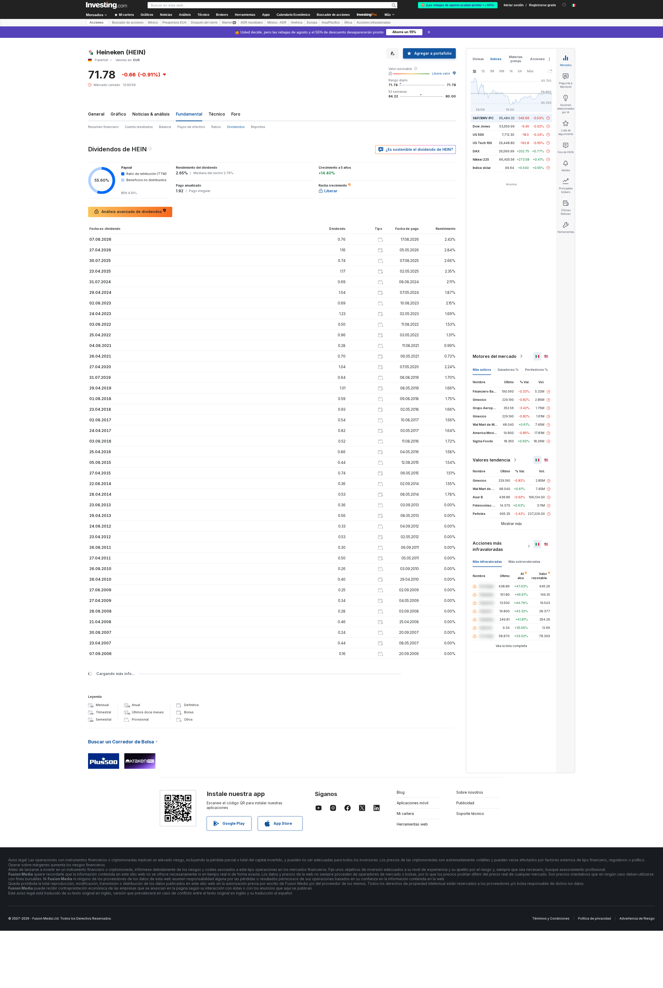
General (96, 114)
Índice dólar (482, 168)
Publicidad (465, 803)
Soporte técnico (470, 813)
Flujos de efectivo (191, 127)
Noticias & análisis (151, 114)
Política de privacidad (594, 918)
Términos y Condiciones (551, 918)
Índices (495, 59)
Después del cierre (204, 22)
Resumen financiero (103, 127)
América (296, 22)
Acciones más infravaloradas (488, 546)
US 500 (478, 135)
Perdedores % (536, 370)
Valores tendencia (491, 460)
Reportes (258, 127)
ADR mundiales (252, 22)
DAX (476, 151)
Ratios (216, 127)
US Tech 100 (482, 143)
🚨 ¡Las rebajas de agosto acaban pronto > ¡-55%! (457, 5)
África (348, 22)
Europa (312, 22)
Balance (165, 127)
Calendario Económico (293, 15)
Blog (401, 792)
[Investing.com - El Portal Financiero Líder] (106, 5)
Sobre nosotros (469, 792)
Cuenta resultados (139, 127)
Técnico (216, 114)
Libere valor (441, 73)
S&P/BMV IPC (483, 118)
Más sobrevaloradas (524, 562)
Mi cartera (405, 813)
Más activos (482, 370)
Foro (235, 114)
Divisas (478, 59)
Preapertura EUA (174, 22)
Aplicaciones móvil (412, 803)
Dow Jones (481, 126)
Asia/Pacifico (331, 22)
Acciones (97, 22)
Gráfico (118, 114)
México (153, 22)
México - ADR (276, 22)
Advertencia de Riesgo (636, 918)
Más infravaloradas (487, 562)
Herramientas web (412, 824)
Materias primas (515, 59)
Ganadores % (508, 370)
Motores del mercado (494, 356)
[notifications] (564, 4)
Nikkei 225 (481, 159)
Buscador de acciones (333, 15)
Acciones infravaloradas (374, 22)
